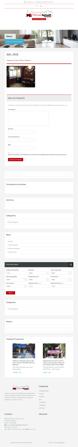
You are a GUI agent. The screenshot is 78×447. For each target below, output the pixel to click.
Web (9, 145)
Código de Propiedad (12, 270)
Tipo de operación (56, 270)
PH (41, 399)
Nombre (11, 129)
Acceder (10, 241)
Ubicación (31, 270)
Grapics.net (61, 442)
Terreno (42, 396)
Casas (42, 393)
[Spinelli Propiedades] (39, 14)
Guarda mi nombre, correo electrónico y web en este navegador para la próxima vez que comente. (37, 154)
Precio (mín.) (54, 276)
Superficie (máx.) (57, 283)
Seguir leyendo (17, 369)
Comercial (43, 402)
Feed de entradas (13, 245)
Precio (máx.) (10, 283)
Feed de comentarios (14, 248)
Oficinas (42, 408)
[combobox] (38, 273)
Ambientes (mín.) (33, 276)
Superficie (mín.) (34, 283)
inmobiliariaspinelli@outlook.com (44, 2)
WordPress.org (12, 252)
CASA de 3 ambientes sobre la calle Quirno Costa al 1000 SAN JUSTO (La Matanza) (24, 362)
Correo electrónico (14, 137)
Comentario (12, 109)
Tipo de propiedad (11, 276)
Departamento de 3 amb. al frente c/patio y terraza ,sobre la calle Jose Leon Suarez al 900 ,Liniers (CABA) (53, 362)
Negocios (43, 405)
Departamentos (44, 391)
